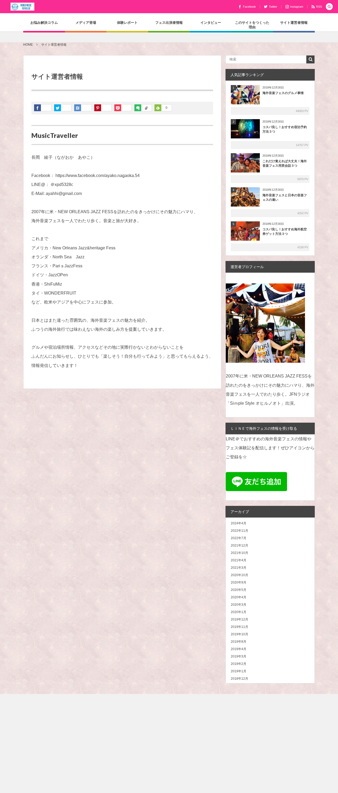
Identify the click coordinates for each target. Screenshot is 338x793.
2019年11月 (239, 627)
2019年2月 (238, 664)
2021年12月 (239, 545)
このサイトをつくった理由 (252, 24)
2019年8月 (238, 641)
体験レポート (127, 22)
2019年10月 (239, 634)
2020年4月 (238, 597)
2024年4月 (238, 523)
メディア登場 (86, 22)
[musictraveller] (22, 7)
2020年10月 (239, 575)
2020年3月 (238, 605)
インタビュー (210, 22)
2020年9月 (238, 582)
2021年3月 (238, 568)
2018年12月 (239, 678)
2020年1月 (238, 612)
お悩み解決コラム (44, 22)
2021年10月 (239, 553)
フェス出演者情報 (169, 22)
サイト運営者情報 (294, 22)
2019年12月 (239, 619)
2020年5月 (238, 590)
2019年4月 (238, 649)
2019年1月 (238, 671)
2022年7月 (238, 538)
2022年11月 (239, 531)
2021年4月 (238, 560)
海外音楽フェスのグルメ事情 (283, 93)
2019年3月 (238, 656)
